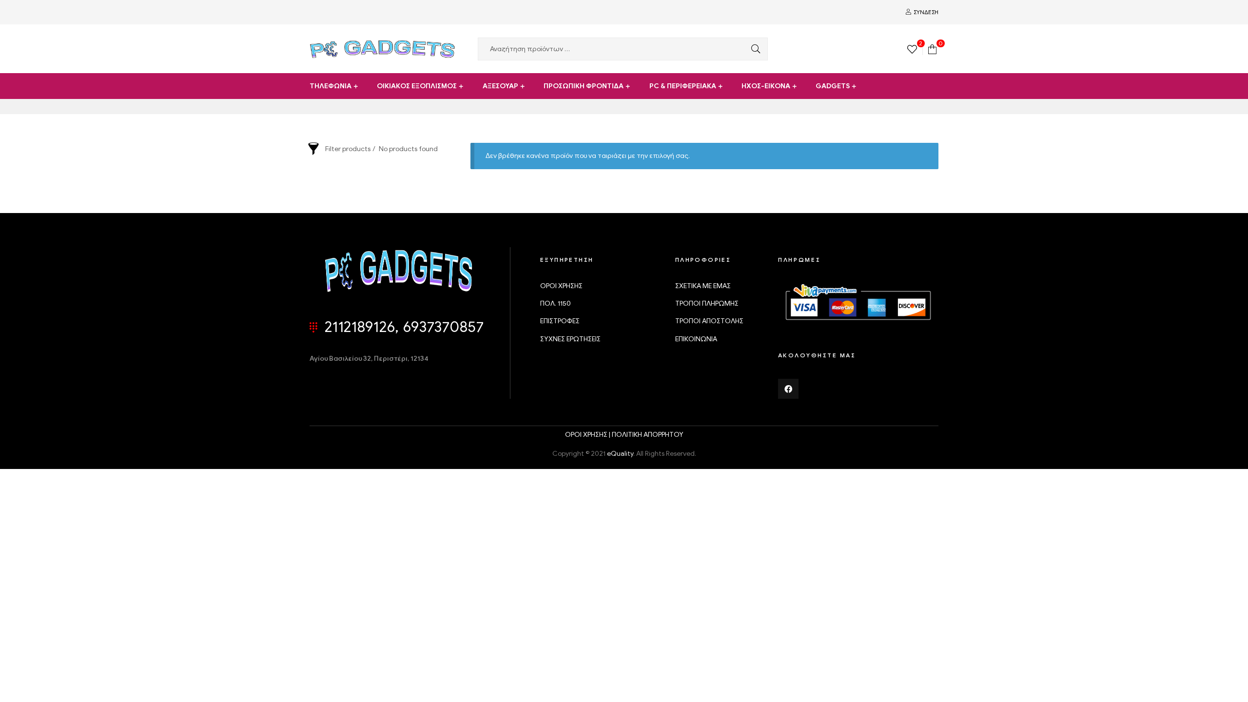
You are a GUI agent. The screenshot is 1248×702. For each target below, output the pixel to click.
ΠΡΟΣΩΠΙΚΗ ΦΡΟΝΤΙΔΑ (584, 86)
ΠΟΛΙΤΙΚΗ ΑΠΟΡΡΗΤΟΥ (647, 434)
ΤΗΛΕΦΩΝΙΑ (330, 86)
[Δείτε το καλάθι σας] (932, 48)
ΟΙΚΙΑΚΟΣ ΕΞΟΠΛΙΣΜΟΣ (417, 86)
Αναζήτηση (753, 49)
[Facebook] (788, 389)
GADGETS (833, 86)
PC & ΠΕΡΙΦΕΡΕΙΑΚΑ (682, 86)
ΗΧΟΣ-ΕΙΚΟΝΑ (765, 86)
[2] (912, 48)
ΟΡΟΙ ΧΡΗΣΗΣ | (588, 434)
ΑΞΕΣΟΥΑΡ (500, 86)
